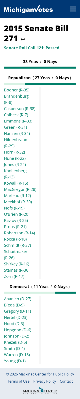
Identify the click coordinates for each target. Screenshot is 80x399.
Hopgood (17, 329)
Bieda (14, 305)
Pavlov (16, 220)
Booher (16, 90)
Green (15, 127)
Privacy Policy (44, 381)
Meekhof (18, 201)
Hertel (15, 317)
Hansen (17, 133)
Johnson (16, 336)
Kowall (16, 183)
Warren (17, 354)
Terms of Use (18, 381)
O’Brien (16, 214)
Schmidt (17, 245)
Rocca (15, 239)
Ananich (17, 298)
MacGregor (20, 189)
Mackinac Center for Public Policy (46, 374)
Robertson (19, 232)
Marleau (17, 195)
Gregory (17, 311)
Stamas (16, 270)
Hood (14, 323)
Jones (15, 164)
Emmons (18, 121)
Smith (14, 348)
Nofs (14, 208)
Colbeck (16, 114)
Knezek (15, 342)
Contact (66, 381)
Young (15, 360)
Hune (15, 158)
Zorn (14, 276)
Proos (15, 226)
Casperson (19, 108)
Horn (14, 152)
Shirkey (16, 264)
